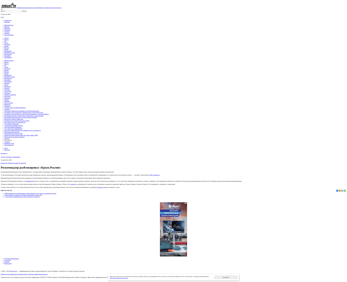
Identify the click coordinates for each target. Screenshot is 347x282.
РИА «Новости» (155, 175)
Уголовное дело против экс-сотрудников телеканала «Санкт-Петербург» (26, 114)
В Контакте (7, 20)
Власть (6, 38)
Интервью (7, 86)
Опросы (6, 88)
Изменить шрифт (13, 163)
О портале (7, 260)
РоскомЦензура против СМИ (13, 133)
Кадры (6, 49)
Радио (6, 43)
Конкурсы (7, 98)
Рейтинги (7, 30)
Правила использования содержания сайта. (14, 274)
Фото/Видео (8, 57)
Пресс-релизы (8, 103)
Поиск (3, 11)
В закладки (22, 163)
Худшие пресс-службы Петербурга (15, 107)
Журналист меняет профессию (13, 119)
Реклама (6, 262)
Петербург (7, 56)
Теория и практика (10, 94)
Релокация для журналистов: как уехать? (17, 120)
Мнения (6, 27)
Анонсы (6, 33)
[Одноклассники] (340, 191)
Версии (6, 47)
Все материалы (9, 35)
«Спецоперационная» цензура (13, 125)
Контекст (7, 150)
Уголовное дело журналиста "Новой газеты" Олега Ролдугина (23, 112)
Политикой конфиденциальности (119, 278)
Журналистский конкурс (12, 132)
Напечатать (4, 163)
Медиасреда (8, 54)
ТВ (5, 41)
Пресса (6, 39)
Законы (6, 99)
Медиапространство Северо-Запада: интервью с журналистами (23, 116)
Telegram (7, 22)
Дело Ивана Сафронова (11, 124)
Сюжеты (7, 31)
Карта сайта (8, 263)
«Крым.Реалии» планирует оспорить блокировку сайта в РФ (23, 195)
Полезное (7, 28)
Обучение (7, 96)
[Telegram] (342, 191)
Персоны (7, 93)
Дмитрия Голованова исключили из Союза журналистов (21, 111)
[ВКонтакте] (337, 191)
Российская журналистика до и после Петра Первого (20, 117)
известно (73, 184)
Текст (6, 148)
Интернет (7, 44)
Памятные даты (9, 143)
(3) (11, 190)
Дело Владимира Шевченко (12, 127)
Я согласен (226, 277)
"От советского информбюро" (13, 129)
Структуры (7, 91)
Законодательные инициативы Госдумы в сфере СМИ (21, 135)
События (7, 142)
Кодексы (7, 101)
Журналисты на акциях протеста (14, 137)
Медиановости (8, 25)
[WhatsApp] (345, 191)
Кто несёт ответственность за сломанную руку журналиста (22, 130)
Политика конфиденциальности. (38, 274)
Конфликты (8, 51)
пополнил (100, 187)
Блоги (6, 85)
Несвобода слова (9, 52)
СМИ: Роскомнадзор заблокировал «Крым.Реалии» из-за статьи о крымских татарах (30, 193)
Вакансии (7, 104)
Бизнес (6, 46)
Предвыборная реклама (11, 258)
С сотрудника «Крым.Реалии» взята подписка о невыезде (22, 196)
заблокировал (30, 181)
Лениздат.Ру (13, 271)
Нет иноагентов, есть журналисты (14, 122)
